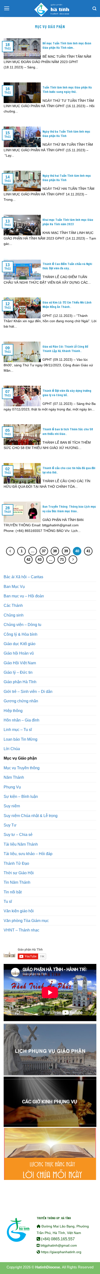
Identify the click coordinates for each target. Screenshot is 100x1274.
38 (55, 551)
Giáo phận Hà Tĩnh (20, 682)
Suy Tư (10, 825)
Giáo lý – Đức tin (18, 672)
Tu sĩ (8, 901)
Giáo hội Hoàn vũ (19, 653)
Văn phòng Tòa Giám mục (26, 920)
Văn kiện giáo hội (19, 911)
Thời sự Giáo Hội (19, 873)
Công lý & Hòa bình (20, 634)
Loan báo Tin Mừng (20, 739)
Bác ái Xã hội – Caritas (23, 577)
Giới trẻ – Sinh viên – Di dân (28, 691)
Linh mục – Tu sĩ (18, 729)
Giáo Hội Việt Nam (20, 663)
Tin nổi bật (13, 892)
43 (40, 559)
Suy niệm (12, 806)
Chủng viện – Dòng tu (22, 624)
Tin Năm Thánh (17, 882)
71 (62, 559)
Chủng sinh (14, 615)
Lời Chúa (12, 748)
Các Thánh (13, 605)
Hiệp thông (13, 710)
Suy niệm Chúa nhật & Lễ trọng (31, 815)
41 (88, 551)
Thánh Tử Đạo (16, 863)
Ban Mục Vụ (14, 586)
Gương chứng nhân (21, 701)
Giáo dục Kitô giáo (19, 643)
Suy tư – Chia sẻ (18, 834)
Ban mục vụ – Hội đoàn (24, 596)
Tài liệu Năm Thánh (21, 844)
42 (28, 559)
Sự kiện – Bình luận (21, 796)
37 (44, 551)
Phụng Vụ (12, 787)
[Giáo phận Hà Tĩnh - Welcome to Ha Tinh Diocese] (50, 8)
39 (66, 551)
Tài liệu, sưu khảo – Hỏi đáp (28, 853)
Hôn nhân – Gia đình (21, 720)
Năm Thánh (14, 777)
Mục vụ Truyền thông (22, 768)
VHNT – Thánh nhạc (21, 930)
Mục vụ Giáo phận (20, 758)
